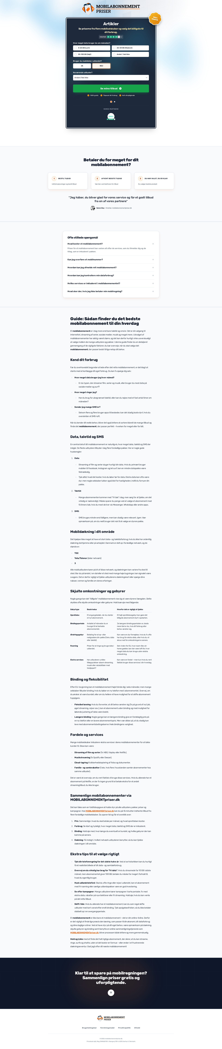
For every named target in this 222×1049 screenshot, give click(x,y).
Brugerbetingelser (89, 1028)
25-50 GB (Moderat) (124, 48)
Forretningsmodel (107, 1028)
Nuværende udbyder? (82, 72)
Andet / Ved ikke (123, 54)
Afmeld (137, 1028)
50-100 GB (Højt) (84, 54)
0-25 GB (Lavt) (84, 48)
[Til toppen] (111, 993)
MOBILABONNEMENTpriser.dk (100, 811)
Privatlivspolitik (124, 1028)
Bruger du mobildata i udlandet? (87, 61)
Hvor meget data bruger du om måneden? (91, 43)
